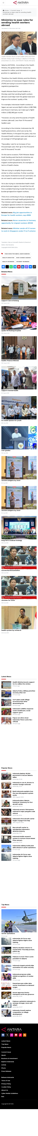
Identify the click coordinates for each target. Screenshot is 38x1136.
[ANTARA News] (21, 2)
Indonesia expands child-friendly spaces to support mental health (17, 389)
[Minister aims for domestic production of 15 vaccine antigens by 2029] (19, 467)
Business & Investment (9, 1058)
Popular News (6, 768)
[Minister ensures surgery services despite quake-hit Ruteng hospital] (19, 318)
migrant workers (23, 261)
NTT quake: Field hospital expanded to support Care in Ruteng (15, 299)
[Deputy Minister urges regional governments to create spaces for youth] (19, 408)
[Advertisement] (19, 655)
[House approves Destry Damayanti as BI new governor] (6, 995)
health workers (8, 261)
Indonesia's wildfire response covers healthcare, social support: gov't (23, 710)
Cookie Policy (6, 1087)
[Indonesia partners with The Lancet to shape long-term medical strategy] (19, 527)
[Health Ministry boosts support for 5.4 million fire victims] (6, 685)
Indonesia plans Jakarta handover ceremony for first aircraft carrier (23, 802)
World (3, 1055)
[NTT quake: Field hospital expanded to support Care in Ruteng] (19, 288)
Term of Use (5, 1080)
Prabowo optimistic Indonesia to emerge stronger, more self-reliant (24, 1003)
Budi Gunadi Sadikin (23, 257)
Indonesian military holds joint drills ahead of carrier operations (18, 932)
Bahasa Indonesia (7, 1077)
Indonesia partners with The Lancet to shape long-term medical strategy (18, 539)
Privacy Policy (6, 1084)
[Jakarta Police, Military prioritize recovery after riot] (6, 693)
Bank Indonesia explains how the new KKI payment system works (23, 793)
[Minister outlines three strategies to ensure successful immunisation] (19, 557)
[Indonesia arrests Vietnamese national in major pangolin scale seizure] (6, 812)
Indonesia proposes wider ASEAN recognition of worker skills (23, 976)
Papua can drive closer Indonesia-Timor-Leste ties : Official (23, 720)
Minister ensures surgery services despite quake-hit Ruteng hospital (17, 329)
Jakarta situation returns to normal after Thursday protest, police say (24, 949)
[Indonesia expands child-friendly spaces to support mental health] (19, 378)
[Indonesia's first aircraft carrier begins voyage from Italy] (6, 821)
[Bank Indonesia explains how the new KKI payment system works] (6, 794)
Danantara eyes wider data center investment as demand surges (23, 985)
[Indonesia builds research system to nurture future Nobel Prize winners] (6, 839)
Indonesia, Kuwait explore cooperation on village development (22, 1012)
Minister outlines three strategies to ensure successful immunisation (17, 569)
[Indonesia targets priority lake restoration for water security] (6, 968)
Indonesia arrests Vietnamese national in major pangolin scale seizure (24, 811)
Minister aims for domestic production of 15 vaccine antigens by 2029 (17, 479)
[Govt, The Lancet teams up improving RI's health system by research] (19, 617)
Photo (3, 1068)
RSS (2, 1096)
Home (6, 10)
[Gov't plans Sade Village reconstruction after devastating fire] (6, 702)
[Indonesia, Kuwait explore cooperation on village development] (6, 1013)
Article (3, 1065)
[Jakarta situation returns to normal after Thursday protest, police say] (6, 950)
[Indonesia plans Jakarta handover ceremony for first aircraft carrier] (6, 803)
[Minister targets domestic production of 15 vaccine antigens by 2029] (19, 497)
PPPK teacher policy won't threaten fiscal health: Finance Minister (16, 359)
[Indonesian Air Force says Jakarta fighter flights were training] (6, 857)
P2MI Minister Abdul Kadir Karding (17, 253)
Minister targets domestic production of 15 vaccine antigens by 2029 (17, 509)
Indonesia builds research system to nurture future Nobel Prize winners (24, 838)
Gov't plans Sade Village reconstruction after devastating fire (21, 701)
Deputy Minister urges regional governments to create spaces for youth (18, 419)
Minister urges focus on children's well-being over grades (18, 449)
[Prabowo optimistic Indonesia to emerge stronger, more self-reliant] (6, 1004)
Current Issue (15, 10)
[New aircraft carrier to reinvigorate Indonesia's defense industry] (6, 830)
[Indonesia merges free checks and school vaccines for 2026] (19, 587)
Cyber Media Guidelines (9, 1093)
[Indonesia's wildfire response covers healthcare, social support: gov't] (6, 711)
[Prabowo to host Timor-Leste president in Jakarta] (6, 959)
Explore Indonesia (7, 1062)
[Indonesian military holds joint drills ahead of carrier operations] (6, 848)
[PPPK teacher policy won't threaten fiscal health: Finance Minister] (19, 348)
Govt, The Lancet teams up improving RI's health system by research (17, 629)
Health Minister (8, 257)
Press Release (6, 1071)
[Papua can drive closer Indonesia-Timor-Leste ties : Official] (6, 720)
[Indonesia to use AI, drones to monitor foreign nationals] (6, 785)
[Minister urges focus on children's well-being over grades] (19, 438)
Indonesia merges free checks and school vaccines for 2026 (17, 599)
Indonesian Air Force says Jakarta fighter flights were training (22, 856)
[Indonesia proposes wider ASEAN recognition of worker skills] (6, 977)
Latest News (6, 676)
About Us (4, 1090)
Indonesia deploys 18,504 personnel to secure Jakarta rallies (23, 775)
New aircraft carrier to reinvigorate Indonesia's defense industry (21, 829)
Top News (5, 905)
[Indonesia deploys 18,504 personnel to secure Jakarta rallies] (6, 776)
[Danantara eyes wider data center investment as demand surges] (6, 986)
